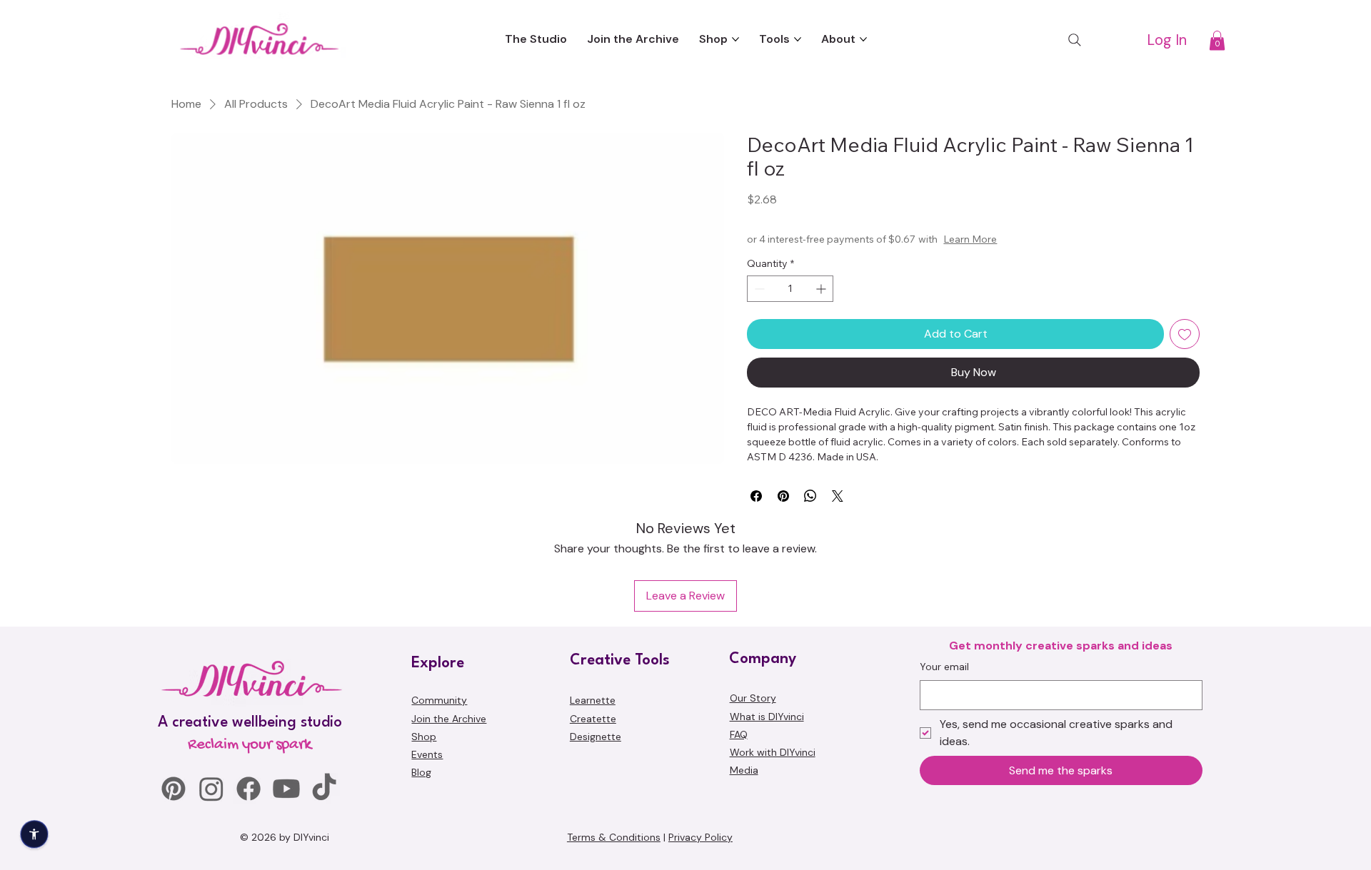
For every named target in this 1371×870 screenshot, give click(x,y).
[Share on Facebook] (756, 496)
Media (744, 770)
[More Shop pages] (735, 39)
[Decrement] (758, 288)
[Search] (1075, 40)
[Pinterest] (173, 788)
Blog (421, 772)
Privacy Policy (700, 837)
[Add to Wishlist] (1185, 334)
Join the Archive (448, 718)
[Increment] (822, 288)
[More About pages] (863, 39)
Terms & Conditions (614, 837)
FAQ (739, 734)
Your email (944, 666)
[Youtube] (286, 788)
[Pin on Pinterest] (783, 496)
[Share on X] (837, 496)
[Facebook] (248, 788)
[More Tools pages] (797, 39)
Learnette (593, 700)
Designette (595, 736)
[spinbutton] (790, 288)
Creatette (593, 718)
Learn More (970, 239)
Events (427, 754)
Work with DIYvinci (772, 752)
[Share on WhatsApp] (810, 496)
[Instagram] (211, 788)
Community (439, 700)
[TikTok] (324, 788)
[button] (1217, 40)
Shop (423, 736)
